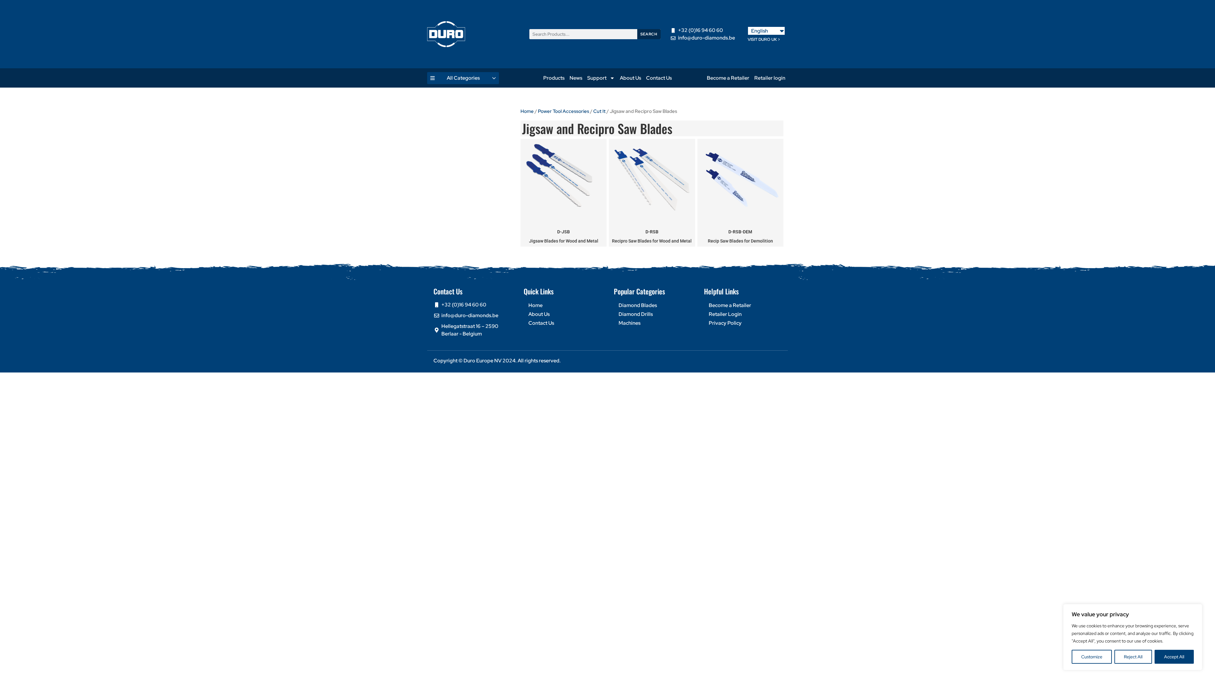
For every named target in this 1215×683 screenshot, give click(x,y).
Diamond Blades (638, 305)
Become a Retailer (728, 78)
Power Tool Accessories (563, 111)
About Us (630, 78)
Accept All (1174, 657)
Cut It (599, 111)
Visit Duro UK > (764, 39)
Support (597, 78)
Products (553, 78)
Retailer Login (725, 314)
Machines (629, 323)
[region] (1132, 637)
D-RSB (651, 231)
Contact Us (659, 78)
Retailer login (769, 78)
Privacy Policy (725, 323)
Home (527, 111)
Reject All (1133, 657)
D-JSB (563, 231)
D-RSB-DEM (740, 231)
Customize (1091, 657)
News (576, 78)
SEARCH (648, 34)
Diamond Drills (636, 314)
